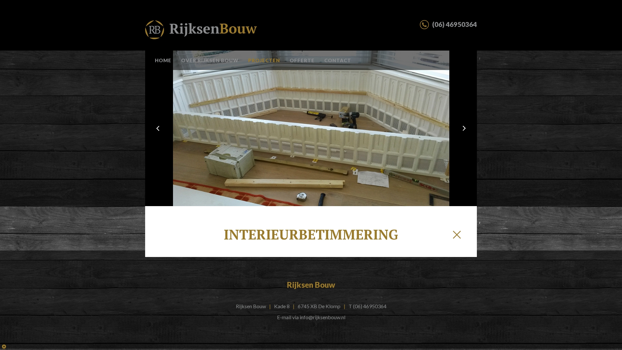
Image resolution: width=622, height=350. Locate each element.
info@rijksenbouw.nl (322, 317)
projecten (264, 60)
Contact (337, 60)
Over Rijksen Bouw (209, 60)
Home (163, 60)
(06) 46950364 (369, 306)
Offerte (302, 60)
